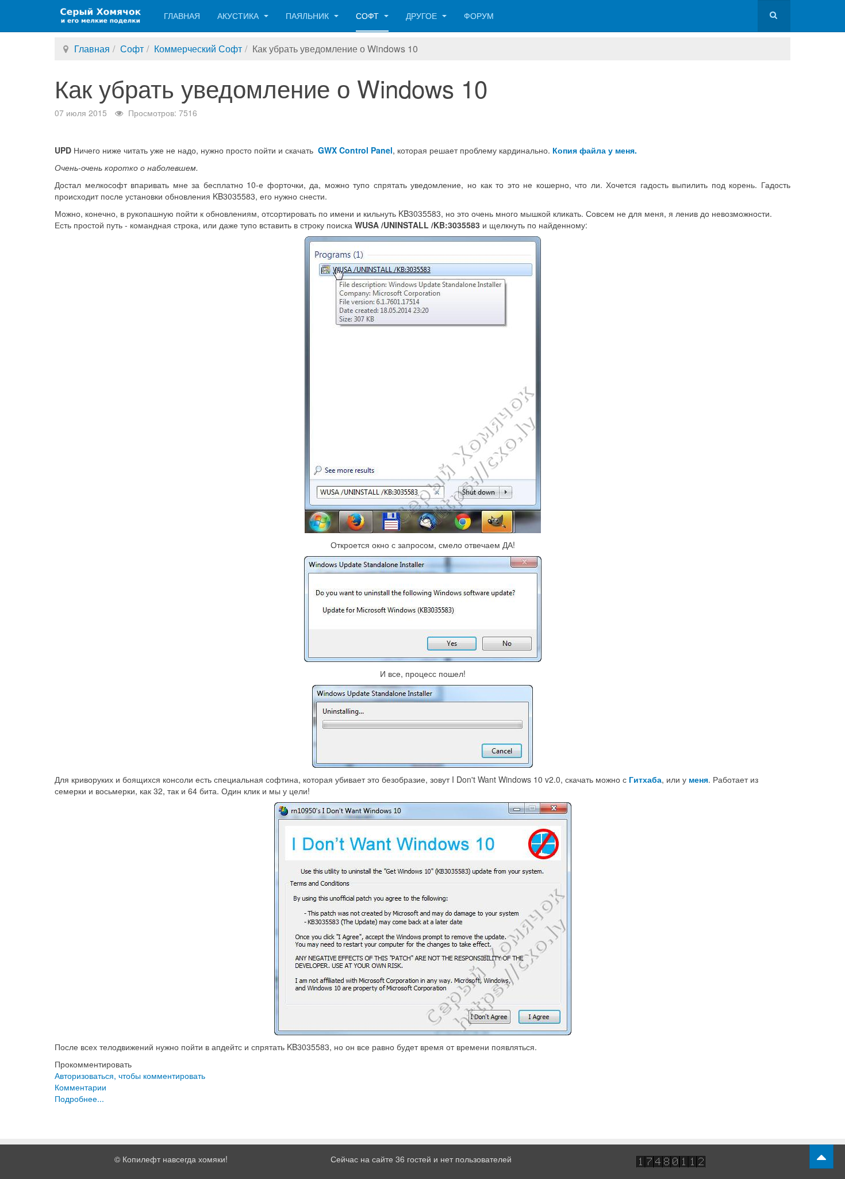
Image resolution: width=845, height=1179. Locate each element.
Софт (368, 15)
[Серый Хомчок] (101, 16)
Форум (479, 15)
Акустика (239, 15)
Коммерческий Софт (198, 48)
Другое (422, 15)
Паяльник (308, 15)
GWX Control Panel (355, 150)
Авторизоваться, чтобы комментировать (130, 1075)
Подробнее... (79, 1098)
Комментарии (80, 1087)
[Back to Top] (821, 1156)
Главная (182, 15)
